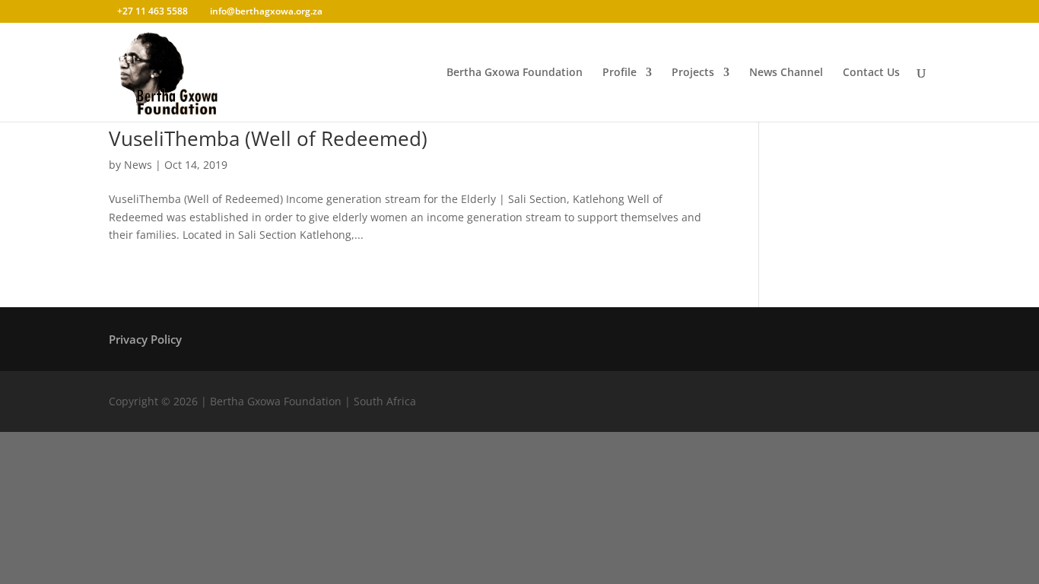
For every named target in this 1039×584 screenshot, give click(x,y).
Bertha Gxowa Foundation (514, 73)
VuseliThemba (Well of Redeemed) (268, 138)
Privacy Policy (145, 340)
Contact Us (871, 73)
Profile (619, 73)
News (138, 164)
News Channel (786, 73)
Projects (693, 73)
